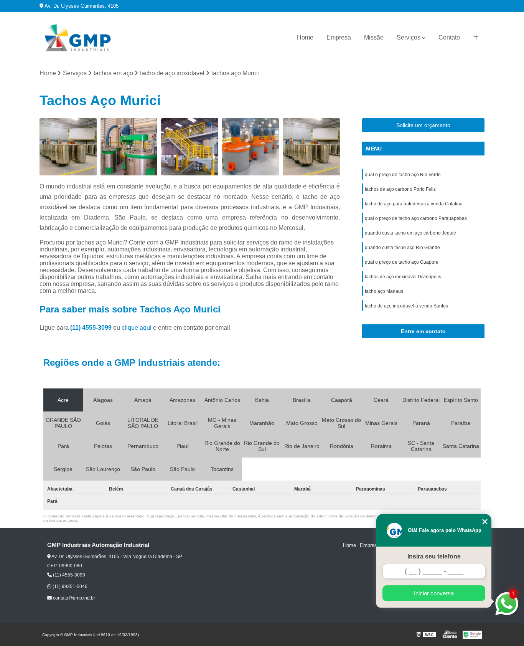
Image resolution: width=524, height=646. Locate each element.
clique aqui (137, 327)
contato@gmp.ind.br (73, 598)
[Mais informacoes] (475, 37)
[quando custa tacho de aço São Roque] (250, 146)
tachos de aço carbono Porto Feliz (400, 189)
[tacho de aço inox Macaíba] (189, 146)
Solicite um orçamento (423, 125)
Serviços (408, 37)
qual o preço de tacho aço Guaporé (401, 262)
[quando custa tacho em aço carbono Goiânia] (311, 146)
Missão (374, 37)
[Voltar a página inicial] (78, 38)
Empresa (338, 37)
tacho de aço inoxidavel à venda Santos (406, 306)
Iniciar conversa (434, 593)
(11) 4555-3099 (91, 327)
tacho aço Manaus (384, 291)
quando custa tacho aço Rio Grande (402, 247)
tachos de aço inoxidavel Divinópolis (403, 276)
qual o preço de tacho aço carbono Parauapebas (416, 218)
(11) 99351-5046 (69, 586)
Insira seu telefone (434, 556)
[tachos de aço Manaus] (129, 146)
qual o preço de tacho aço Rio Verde (403, 174)
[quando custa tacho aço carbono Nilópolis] (68, 146)
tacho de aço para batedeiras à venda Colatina (414, 204)
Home (305, 37)
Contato (449, 37)
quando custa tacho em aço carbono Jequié (410, 233)
